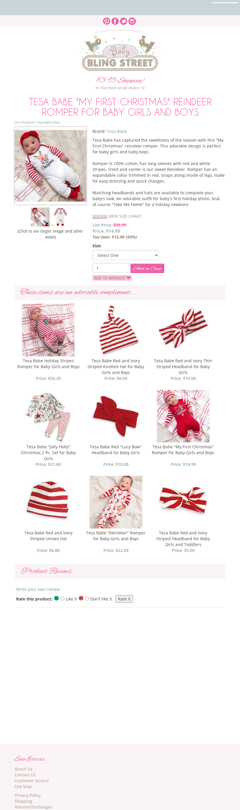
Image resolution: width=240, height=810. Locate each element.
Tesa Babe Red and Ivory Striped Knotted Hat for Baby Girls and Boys (116, 366)
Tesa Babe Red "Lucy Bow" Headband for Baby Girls (116, 449)
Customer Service (32, 780)
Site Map (23, 786)
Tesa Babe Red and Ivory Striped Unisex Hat (48, 535)
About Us (23, 769)
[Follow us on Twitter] (123, 19)
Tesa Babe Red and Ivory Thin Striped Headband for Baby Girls (183, 366)
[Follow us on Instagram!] (132, 19)
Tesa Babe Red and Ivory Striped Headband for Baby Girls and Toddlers (183, 538)
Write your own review (38, 589)
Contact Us (25, 775)
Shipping (23, 801)
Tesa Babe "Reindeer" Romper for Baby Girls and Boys (115, 535)
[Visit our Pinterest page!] (106, 19)
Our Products (25, 122)
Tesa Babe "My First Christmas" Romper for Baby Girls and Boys (183, 449)
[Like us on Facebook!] (115, 19)
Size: (97, 245)
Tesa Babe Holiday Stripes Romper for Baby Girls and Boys (48, 363)
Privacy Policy (28, 795)
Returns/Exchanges (33, 807)
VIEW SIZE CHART (125, 216)
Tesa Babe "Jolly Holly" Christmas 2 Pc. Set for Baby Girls (48, 452)
